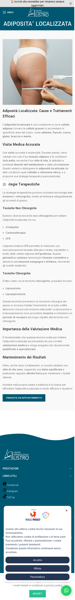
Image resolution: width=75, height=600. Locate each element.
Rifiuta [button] (37, 568)
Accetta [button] (37, 559)
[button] (66, 590)
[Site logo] (37, 12)
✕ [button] (66, 510)
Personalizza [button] (37, 576)
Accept (37, 593)
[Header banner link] (37, 3)
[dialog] (37, 544)
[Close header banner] (70, 3)
